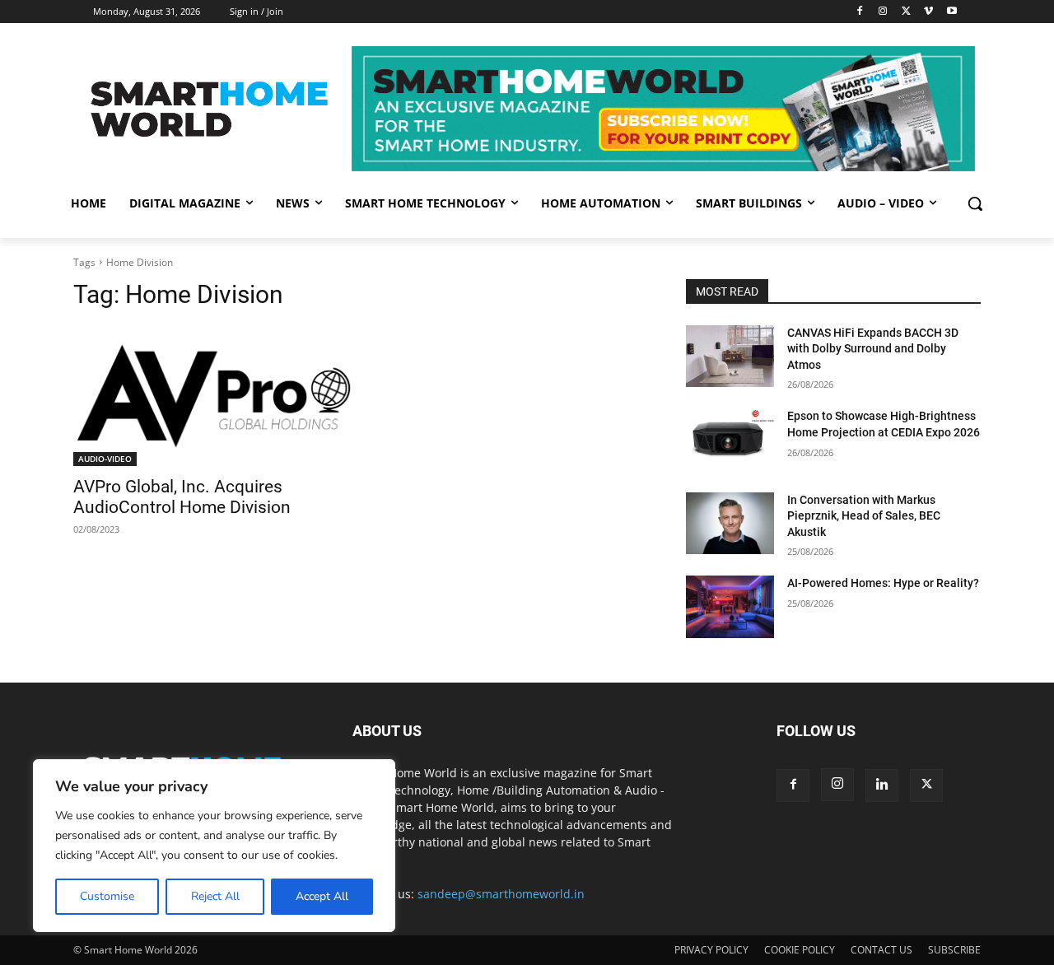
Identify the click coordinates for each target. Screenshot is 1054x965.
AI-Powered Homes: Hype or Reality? (883, 583)
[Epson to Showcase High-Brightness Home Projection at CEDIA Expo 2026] (730, 439)
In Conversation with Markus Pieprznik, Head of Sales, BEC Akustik (863, 515)
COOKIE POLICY (799, 950)
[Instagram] (883, 11)
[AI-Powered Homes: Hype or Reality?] (730, 606)
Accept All (322, 896)
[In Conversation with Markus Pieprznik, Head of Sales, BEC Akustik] (730, 523)
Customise (107, 896)
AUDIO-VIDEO (105, 458)
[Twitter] (906, 11)
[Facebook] (860, 11)
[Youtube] (951, 11)
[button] (975, 203)
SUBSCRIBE (954, 950)
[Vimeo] (928, 11)
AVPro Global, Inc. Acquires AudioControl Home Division (182, 497)
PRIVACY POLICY (711, 950)
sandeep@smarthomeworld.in (501, 894)
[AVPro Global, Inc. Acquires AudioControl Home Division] (213, 396)
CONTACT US (881, 950)
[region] (214, 845)
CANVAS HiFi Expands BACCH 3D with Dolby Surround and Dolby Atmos (872, 348)
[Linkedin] (881, 785)
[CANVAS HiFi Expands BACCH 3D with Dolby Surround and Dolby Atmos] (730, 356)
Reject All (215, 896)
